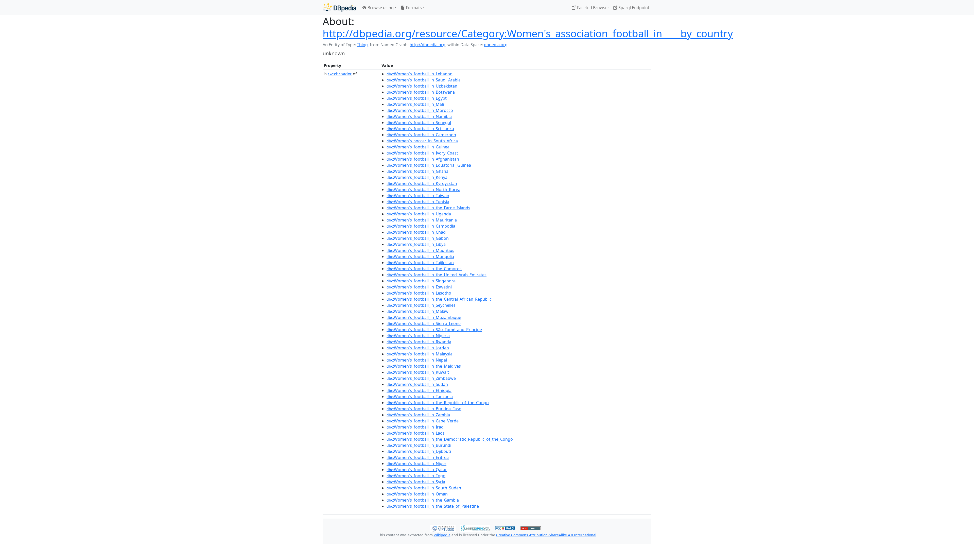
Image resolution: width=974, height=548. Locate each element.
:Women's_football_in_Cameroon (421, 135)
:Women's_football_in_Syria (416, 482)
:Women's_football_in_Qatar (417, 469)
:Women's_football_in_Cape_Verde (423, 421)
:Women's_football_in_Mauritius (420, 250)
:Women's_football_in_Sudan (417, 384)
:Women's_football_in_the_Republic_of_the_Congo (438, 402)
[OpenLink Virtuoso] (443, 527)
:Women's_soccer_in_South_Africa (422, 141)
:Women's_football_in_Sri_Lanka (420, 128)
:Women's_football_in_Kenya (417, 177)
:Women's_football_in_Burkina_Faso (424, 409)
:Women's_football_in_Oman (417, 494)
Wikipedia (442, 535)
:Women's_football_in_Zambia (418, 415)
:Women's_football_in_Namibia (419, 116)
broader (340, 74)
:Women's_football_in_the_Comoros (424, 268)
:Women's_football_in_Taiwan (418, 195)
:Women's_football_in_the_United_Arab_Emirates (436, 275)
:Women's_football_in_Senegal (419, 122)
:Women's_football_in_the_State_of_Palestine (433, 506)
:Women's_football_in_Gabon (418, 238)
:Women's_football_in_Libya (416, 244)
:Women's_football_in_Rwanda (419, 342)
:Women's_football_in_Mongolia (420, 256)
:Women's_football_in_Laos (416, 433)
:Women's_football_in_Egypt (417, 98)
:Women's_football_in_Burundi (419, 445)
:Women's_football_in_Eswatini (419, 287)
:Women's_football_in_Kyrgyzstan (422, 183)
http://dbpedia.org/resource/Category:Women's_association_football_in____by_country (528, 33)
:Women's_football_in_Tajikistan (420, 262)
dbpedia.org (496, 44)
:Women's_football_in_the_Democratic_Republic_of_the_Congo (450, 439)
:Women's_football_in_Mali (415, 104)
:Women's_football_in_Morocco (420, 110)
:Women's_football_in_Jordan (418, 348)
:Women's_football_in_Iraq (415, 427)
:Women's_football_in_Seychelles (421, 305)
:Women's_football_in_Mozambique (424, 317)
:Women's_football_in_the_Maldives (424, 366)
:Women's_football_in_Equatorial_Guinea (429, 165)
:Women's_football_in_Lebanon (420, 74)
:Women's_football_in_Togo (416, 475)
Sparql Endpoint (633, 7)
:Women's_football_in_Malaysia (420, 354)
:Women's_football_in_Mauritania (422, 220)
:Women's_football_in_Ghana (417, 171)
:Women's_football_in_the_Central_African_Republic (439, 299)
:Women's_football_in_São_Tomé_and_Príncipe (434, 329)
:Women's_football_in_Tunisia (418, 201)
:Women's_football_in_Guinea (418, 147)
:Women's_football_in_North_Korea (423, 189)
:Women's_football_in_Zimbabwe (421, 378)
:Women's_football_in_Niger (416, 463)
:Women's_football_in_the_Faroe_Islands (428, 208)
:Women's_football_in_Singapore (421, 281)
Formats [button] (413, 7)
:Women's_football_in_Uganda (419, 214)
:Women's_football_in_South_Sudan (424, 488)
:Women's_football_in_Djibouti (419, 451)
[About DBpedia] (339, 7)
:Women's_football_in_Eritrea (418, 457)
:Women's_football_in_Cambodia (421, 226)
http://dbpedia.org (427, 44)
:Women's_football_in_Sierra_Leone (424, 323)
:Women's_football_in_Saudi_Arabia (424, 80)
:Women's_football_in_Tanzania (420, 396)
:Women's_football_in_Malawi (418, 311)
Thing (362, 44)
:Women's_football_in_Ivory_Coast (422, 153)
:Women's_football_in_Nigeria (418, 335)
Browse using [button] (380, 7)
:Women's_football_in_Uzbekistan (422, 86)
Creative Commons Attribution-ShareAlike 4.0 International (546, 535)
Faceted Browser (592, 7)
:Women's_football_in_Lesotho (419, 293)
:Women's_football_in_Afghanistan (423, 159)
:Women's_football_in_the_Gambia (423, 500)
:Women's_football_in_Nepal (417, 360)
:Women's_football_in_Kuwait (418, 372)
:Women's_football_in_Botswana (421, 92)
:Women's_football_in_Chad (416, 232)
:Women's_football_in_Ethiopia (419, 390)
